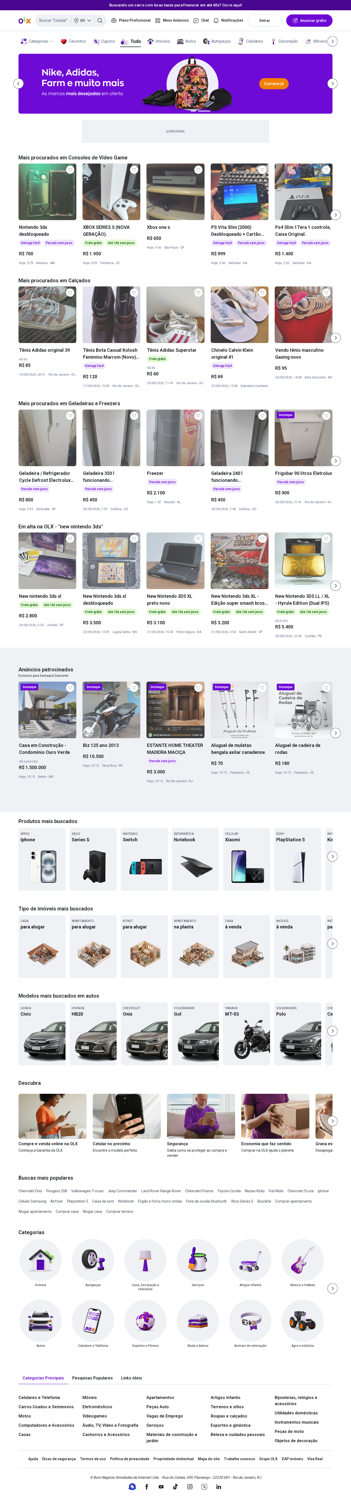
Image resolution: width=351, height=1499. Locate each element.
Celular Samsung (32, 1201)
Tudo (135, 41)
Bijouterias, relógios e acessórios (296, 1400)
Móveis (320, 41)
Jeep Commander (122, 1191)
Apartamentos (160, 1397)
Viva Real (315, 1459)
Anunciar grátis (313, 21)
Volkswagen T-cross (87, 1191)
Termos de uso (93, 1459)
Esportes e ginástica (231, 1425)
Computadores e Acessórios (46, 1425)
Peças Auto (157, 1406)
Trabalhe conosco (239, 1459)
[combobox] (71, 20)
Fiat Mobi (276, 1191)
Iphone (323, 1191)
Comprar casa (67, 1211)
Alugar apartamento (35, 1211)
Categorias (38, 41)
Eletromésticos (97, 1406)
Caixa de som (103, 1201)
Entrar (265, 21)
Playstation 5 (77, 1201)
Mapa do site (209, 1459)
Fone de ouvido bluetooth (206, 1201)
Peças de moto (289, 1431)
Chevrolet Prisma (199, 1191)
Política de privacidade (129, 1459)
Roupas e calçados (229, 1416)
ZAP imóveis (292, 1459)
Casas (25, 1434)
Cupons (108, 41)
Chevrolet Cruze (301, 1191)
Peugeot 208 (56, 1191)
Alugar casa (92, 1211)
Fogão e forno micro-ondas (160, 1201)
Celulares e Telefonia (39, 1397)
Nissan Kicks (255, 1191)
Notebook (126, 1201)
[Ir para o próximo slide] (335, 215)
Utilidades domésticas (296, 1413)
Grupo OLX (268, 1459)
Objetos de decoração (296, 1440)
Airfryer (56, 1201)
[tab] (43, 1378)
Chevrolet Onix (30, 1191)
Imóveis (162, 41)
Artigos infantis (226, 1397)
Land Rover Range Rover (161, 1191)
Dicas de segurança (59, 1459)
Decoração (288, 41)
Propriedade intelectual (173, 1459)
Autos (191, 41)
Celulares (254, 41)
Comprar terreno (119, 1211)
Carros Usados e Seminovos (46, 1406)
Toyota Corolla (229, 1191)
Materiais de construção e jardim (171, 1437)
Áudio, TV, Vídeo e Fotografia (110, 1425)
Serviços (155, 1425)
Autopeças (221, 41)
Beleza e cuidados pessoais (238, 1434)
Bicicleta (264, 1201)
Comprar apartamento (293, 1201)
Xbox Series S (242, 1201)
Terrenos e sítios (227, 1406)
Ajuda (33, 1459)
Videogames (94, 1416)
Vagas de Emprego (164, 1416)
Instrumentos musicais (297, 1422)
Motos (25, 1416)
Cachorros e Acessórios (106, 1434)
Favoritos (77, 41)
